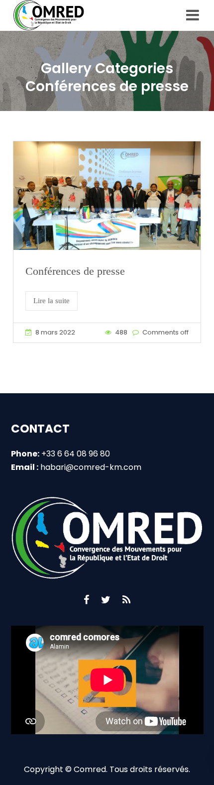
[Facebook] (86, 600)
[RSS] (126, 600)
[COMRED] (50, 15)
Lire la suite (51, 301)
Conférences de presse (75, 271)
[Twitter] (105, 600)
